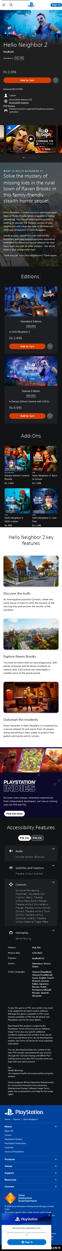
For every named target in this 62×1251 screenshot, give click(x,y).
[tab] (24, 838)
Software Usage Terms (52, 1236)
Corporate (9, 1147)
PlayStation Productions (15, 1143)
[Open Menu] (3, 5)
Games (16, 1119)
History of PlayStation (14, 1151)
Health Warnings (15, 1070)
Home (7, 1119)
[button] (19, 102)
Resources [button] (10, 1179)
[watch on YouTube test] (47, 149)
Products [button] (10, 1159)
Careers (8, 1135)
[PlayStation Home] (31, 4)
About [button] (8, 1126)
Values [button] (8, 1166)
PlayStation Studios (13, 1139)
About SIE (9, 1130)
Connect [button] (9, 1186)
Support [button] (9, 1172)
